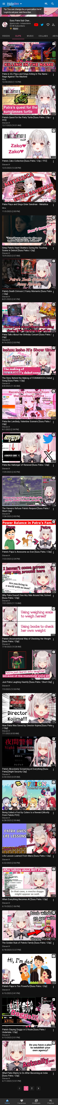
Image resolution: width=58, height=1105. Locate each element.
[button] (15, 3)
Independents (26, 23)
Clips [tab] (18, 36)
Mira (4, 79)
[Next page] (38, 1088)
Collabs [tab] (43, 36)
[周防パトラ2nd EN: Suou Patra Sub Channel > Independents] (5, 24)
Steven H (6, 123)
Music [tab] (30, 36)
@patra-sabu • (15, 23)
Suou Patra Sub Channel (21, 20)
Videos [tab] (6, 36)
